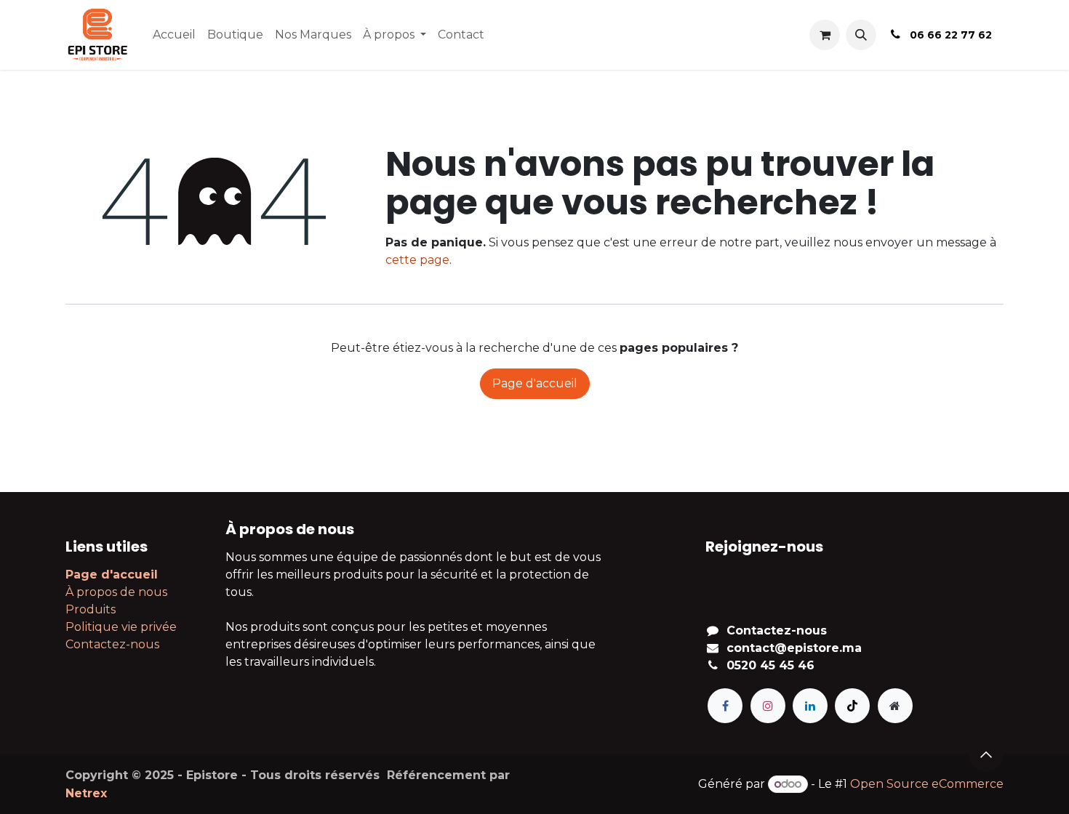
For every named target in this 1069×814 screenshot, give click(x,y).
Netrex (86, 793)
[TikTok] (852, 705)
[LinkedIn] (810, 705)
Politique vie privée (121, 627)
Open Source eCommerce (927, 784)
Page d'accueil (534, 383)
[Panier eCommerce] (824, 35)
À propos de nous (116, 592)
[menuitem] (174, 34)
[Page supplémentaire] (895, 705)
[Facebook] (725, 705)
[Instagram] (767, 705)
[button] (861, 35)
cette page (417, 260)
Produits (90, 609)
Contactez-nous (112, 644)
